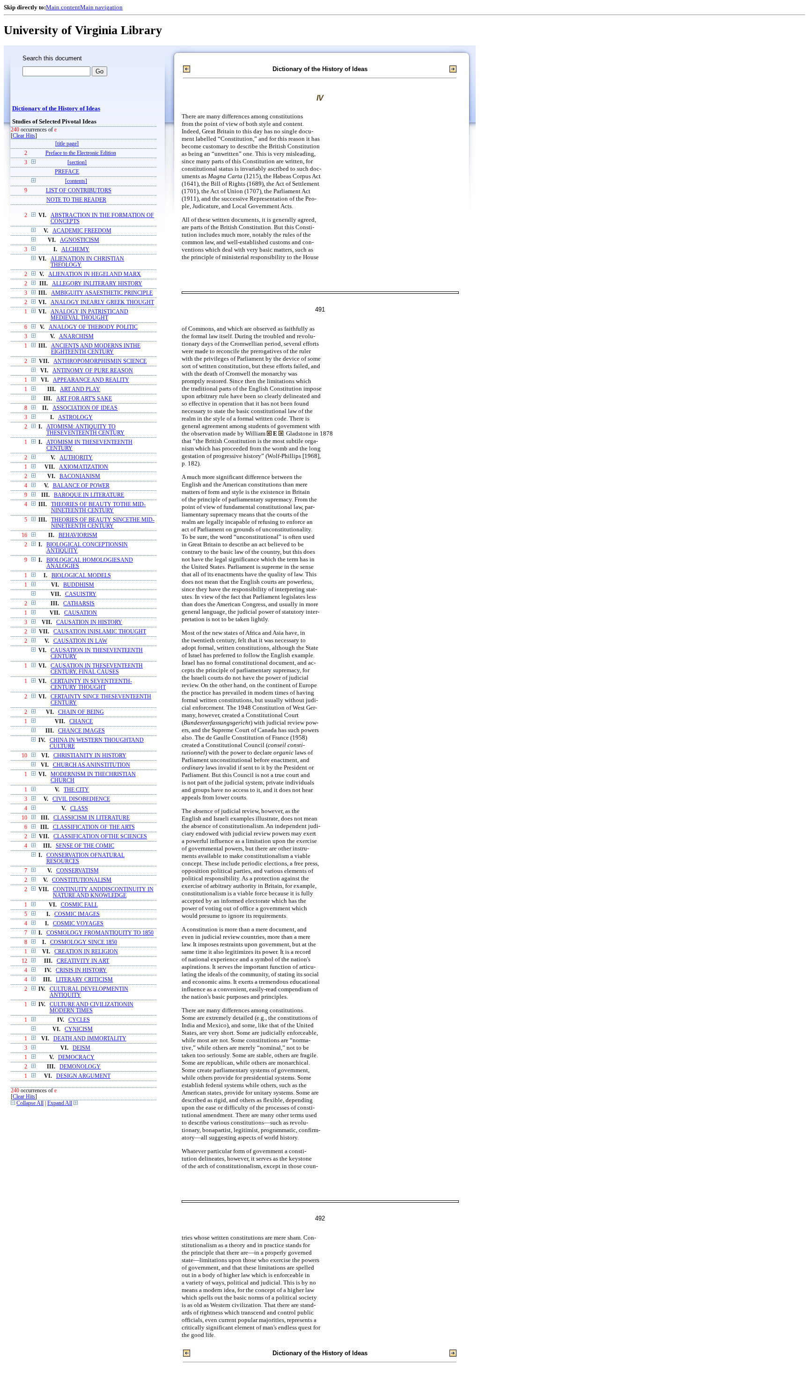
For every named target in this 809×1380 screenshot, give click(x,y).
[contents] (76, 181)
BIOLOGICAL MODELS (81, 576)
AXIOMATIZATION (83, 467)
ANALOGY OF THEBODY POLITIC (93, 327)
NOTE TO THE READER (76, 200)
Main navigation (101, 7)
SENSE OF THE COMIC (85, 846)
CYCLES (79, 1020)
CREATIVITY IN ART (83, 961)
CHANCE (81, 722)
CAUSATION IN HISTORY (89, 622)
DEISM (81, 1048)
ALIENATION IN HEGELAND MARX (94, 274)
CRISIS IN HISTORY (81, 970)
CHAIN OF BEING (81, 712)
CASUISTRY (80, 594)
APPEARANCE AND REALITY (91, 380)
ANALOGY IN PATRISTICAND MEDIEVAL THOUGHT (89, 315)
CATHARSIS (79, 604)
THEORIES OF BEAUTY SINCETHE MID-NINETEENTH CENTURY (102, 523)
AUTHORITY (76, 458)
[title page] (67, 144)
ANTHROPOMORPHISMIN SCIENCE (100, 361)
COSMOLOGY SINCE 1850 (83, 942)
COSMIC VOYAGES (78, 924)
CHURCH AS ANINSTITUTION (91, 765)
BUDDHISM (78, 585)
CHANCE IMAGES (81, 731)
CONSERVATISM (77, 871)
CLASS (79, 809)
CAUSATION (80, 613)
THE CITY (76, 790)
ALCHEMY (75, 250)
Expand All (59, 1103)
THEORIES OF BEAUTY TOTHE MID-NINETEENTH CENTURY (98, 507)
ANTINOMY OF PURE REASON (92, 371)
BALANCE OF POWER (81, 486)
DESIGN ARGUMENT (83, 1076)
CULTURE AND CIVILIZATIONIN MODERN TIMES (91, 1008)
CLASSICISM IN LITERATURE (91, 818)
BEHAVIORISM (78, 535)
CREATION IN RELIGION (86, 952)
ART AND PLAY (80, 389)
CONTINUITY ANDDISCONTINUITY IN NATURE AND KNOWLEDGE (103, 892)
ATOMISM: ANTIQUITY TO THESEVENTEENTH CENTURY (85, 430)
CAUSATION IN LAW (80, 641)
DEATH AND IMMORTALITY (89, 1039)
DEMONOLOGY (80, 1067)
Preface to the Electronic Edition (80, 153)
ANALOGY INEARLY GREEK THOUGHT (102, 302)
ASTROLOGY (75, 417)
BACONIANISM (79, 476)
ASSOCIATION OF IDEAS (85, 408)
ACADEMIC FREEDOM (81, 231)
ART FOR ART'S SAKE (84, 399)
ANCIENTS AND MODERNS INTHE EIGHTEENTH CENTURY (95, 349)
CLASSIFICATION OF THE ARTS (94, 827)
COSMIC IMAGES (77, 914)
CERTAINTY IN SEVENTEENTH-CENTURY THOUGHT (91, 684)
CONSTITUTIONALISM (81, 880)
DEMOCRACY (76, 1057)
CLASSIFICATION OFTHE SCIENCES (100, 837)
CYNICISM (79, 1029)
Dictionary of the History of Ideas (56, 108)
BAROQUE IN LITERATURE (89, 495)
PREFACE (67, 172)
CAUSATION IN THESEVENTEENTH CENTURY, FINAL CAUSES (97, 669)
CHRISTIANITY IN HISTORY (89, 756)
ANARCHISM (76, 337)
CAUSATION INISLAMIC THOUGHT (99, 632)
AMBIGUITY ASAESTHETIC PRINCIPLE (102, 293)
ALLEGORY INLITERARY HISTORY (97, 284)
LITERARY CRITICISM (84, 980)
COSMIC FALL (79, 905)
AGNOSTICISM (79, 240)
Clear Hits (24, 136)
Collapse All (30, 1103)
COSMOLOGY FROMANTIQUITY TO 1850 (100, 933)
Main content (63, 7)
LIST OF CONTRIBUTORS (78, 191)
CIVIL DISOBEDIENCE (81, 799)
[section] (77, 163)
